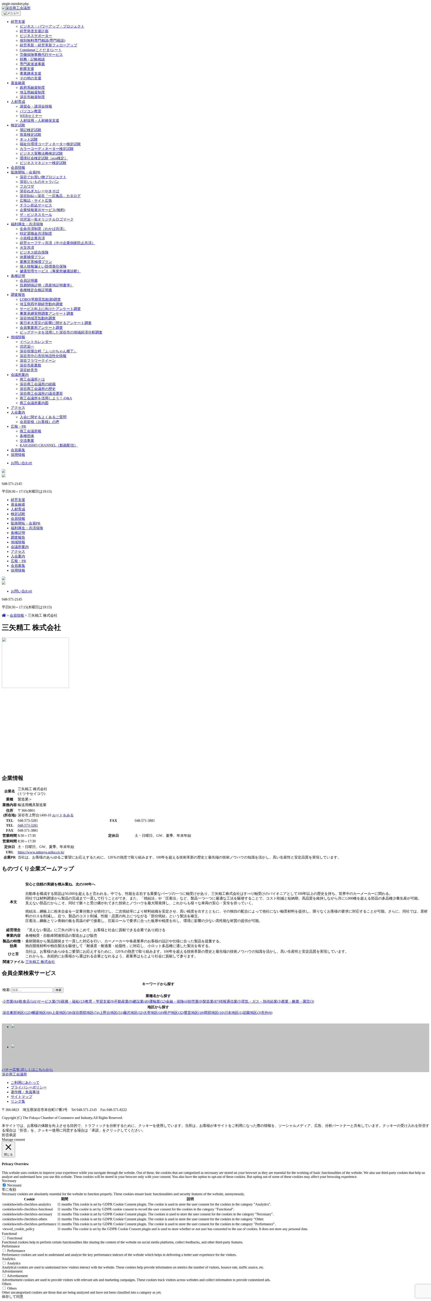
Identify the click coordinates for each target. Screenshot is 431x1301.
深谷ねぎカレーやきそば (39, 191)
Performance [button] (11, 1246)
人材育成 (18, 102)
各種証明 (18, 276)
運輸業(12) (157, 1001)
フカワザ (27, 186)
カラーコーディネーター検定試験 (47, 149)
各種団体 (27, 436)
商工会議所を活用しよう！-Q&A (46, 398)
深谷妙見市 (29, 370)
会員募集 (18, 450)
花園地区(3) (252, 1013)
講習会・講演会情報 (36, 106)
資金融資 (18, 83)
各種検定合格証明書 (36, 290)
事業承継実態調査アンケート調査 (47, 313)
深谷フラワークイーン (38, 360)
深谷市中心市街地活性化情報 (43, 356)
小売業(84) (10, 1001)
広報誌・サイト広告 (36, 200)
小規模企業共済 (32, 238)
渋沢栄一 (27, 346)
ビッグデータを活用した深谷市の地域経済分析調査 (61, 332)
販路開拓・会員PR (25, 172)
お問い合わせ (21, 463)
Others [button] (6, 1284)
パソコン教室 (30, 111)
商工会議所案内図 (34, 403)
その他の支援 (30, 78)
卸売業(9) (195, 1001)
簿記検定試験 (30, 130)
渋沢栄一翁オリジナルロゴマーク (47, 219)
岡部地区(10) (214, 1013)
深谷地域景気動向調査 (38, 318)
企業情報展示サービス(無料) (42, 210)
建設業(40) (141, 1001)
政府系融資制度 (32, 87)
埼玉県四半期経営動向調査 (41, 304)
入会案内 (18, 412)
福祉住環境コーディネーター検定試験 (50, 144)
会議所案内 (20, 375)
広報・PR (18, 426)
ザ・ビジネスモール (36, 215)
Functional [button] (9, 1234)
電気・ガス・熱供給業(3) (261, 1001)
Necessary (14, 1185)
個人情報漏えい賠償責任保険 (43, 266)
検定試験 (18, 125)
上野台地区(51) (111, 1013)
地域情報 (18, 337)
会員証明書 (29, 280)
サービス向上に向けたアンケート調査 (50, 309)
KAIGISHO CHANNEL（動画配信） (49, 445)
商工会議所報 (30, 431)
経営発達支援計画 (34, 31)
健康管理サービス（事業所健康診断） (50, 271)
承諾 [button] (12, 1135)
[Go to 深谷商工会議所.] (4, 615)
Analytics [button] (8, 1259)
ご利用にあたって (25, 1082)
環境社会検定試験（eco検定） (44, 158)
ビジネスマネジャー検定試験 (43, 163)
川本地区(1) (233, 1013)
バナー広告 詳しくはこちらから (27, 1069)
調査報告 (18, 295)
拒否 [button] (5, 1135)
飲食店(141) (28, 1001)
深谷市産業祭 (30, 365)
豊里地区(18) (194, 1013)
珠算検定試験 (30, 135)
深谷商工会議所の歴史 (38, 389)
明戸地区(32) (174, 1013)
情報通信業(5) (230, 1001)
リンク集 (18, 1101)
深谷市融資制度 (32, 97)
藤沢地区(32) (133, 1013)
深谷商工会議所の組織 (38, 384)
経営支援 (18, 22)
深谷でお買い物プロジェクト (43, 177)
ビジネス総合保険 (34, 252)
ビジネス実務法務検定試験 (41, 153)
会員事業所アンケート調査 (41, 328)
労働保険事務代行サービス (41, 54)
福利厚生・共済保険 (27, 224)
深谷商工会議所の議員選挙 (41, 393)
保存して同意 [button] (12, 1297)
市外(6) (266, 1013)
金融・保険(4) (177, 1001)
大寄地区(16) (153, 1013)
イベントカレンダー (36, 342)
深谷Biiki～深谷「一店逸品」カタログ (50, 196)
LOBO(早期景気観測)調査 (40, 299)
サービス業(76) (49, 1001)
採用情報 (18, 455)
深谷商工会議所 (14, 1074)
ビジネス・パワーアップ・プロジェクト (52, 26)
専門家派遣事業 (32, 64)
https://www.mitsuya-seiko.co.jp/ (41, 852)
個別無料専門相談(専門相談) (42, 40)
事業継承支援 (30, 73)
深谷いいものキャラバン (39, 182)
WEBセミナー (31, 116)
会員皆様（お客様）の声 (39, 422)
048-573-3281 (28, 825)
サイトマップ (21, 1097)
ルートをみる (63, 815)
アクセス (18, 408)
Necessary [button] (9, 1181)
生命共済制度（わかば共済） (43, 229)
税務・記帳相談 (32, 59)
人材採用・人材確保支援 (39, 120)
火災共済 (27, 247)
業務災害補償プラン (36, 262)
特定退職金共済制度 (36, 233)
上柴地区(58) (62, 1013)
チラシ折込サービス (36, 205)
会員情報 (18, 167)
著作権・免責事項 (25, 1092)
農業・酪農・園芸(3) (297, 1001)
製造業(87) (211, 1001)
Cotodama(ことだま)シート (41, 50)
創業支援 (27, 69)
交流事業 (27, 440)
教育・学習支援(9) (99, 1001)
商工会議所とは (32, 379)
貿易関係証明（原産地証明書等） (47, 285)
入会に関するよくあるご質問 (43, 417)
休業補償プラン (32, 257)
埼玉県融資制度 (32, 92)
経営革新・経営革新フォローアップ (48, 45)
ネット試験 (29, 139)
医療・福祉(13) (73, 1001)
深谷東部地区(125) (17, 1013)
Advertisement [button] (12, 1271)
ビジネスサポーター (36, 36)
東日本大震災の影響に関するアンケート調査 (56, 323)
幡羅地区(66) (42, 1013)
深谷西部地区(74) (85, 1013)
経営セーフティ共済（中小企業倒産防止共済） (57, 243)
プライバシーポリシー (29, 1087)
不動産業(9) (123, 1001)
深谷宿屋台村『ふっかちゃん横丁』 (48, 351)
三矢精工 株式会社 (40, 962)
